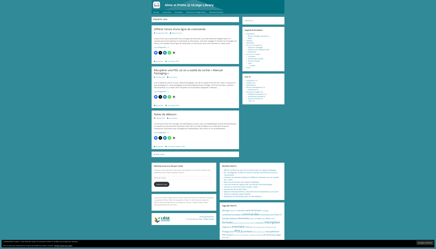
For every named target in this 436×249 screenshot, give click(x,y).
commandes (171, 61)
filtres (268, 218)
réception (230, 235)
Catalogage (265, 210)
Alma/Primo (233, 210)
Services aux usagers (253, 92)
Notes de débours (165, 114)
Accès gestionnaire (207, 217)
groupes (235, 223)
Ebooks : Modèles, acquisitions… (259, 36)
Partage (225, 231)
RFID (224, 235)
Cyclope (252, 65)
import (253, 223)
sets (235, 235)
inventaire (238, 226)
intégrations (226, 227)
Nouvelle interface (270, 227)
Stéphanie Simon (176, 33)
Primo (248, 68)
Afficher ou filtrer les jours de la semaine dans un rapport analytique (250, 170)
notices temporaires (259, 227)
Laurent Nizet (173, 77)
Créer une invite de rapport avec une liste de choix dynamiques (248, 184)
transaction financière (255, 235)
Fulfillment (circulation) (256, 94)
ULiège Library (208, 219)
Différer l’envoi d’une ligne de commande (180, 29)
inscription (272, 222)
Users (250, 63)
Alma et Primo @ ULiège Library (189, 5)
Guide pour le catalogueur (257, 50)
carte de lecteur (253, 210)
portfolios (247, 231)
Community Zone (267, 215)
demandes (243, 218)
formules (227, 222)
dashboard (234, 218)
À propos (156, 12)
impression (259, 223)
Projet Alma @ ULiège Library (196, 12)
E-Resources (252, 52)
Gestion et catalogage (255, 47)
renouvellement (272, 231)
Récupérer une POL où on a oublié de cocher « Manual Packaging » (188, 71)
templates (246, 235)
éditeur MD (225, 237)
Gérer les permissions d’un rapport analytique (241, 182)
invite (247, 227)
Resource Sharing (254, 61)
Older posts (159, 154)
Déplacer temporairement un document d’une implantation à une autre (251, 192)
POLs (177, 61)
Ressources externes (216, 12)
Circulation (251, 56)
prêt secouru (261, 232)
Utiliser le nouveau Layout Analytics (237, 194)
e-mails (258, 218)
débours (178, 146)
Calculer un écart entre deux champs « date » (241, 187)
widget (278, 235)
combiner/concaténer (231, 214)
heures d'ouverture (244, 223)
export (263, 218)
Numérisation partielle (255, 59)
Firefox (273, 218)
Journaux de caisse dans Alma (235, 189)
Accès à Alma (167, 12)
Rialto (250, 38)
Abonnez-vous (161, 184)
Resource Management (254, 87)
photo (231, 231)
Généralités (250, 43)
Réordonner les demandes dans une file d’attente (242, 196)
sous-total (240, 235)
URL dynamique (269, 235)
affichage (225, 210)
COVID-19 (278, 215)
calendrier (241, 210)
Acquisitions (159, 61)
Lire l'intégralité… (165, 47)
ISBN (251, 227)
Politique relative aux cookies (63, 246)
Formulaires (179, 12)
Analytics (249, 41)
